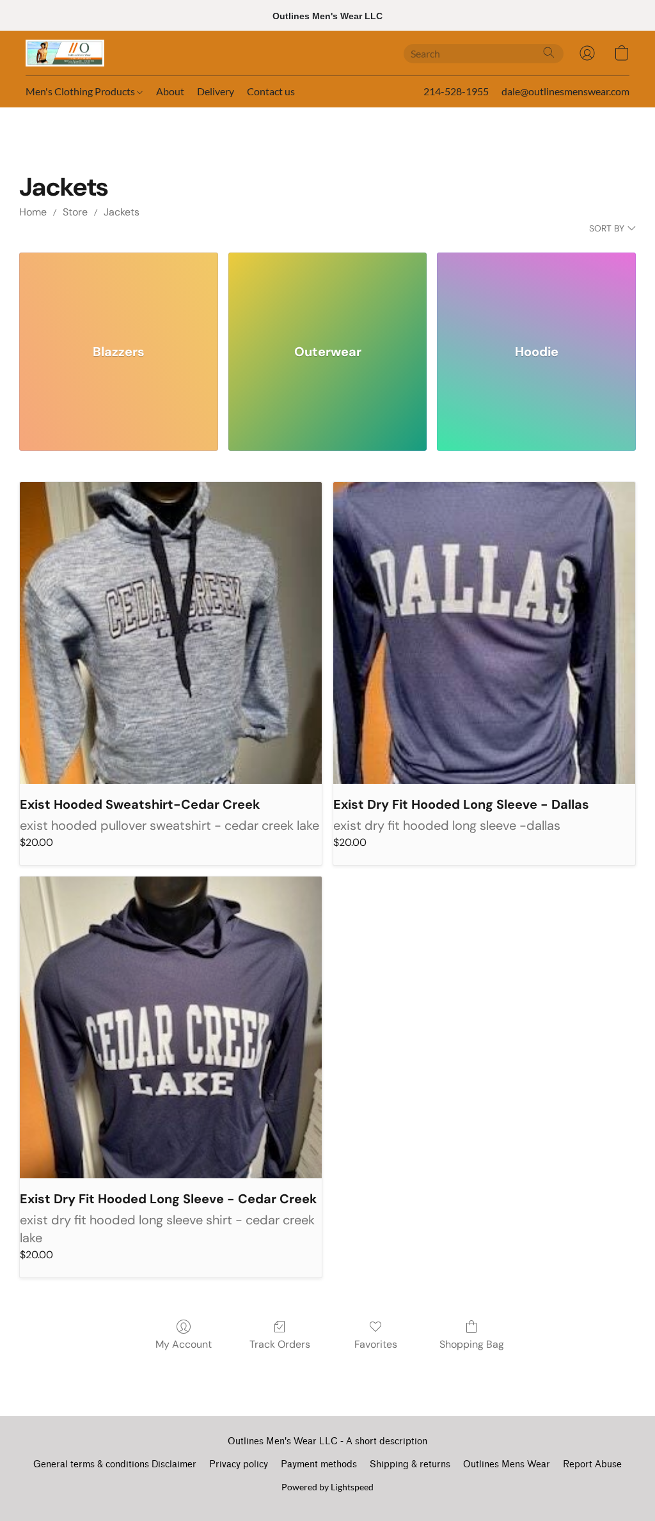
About (170, 91)
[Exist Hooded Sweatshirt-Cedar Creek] (171, 633)
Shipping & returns (410, 1464)
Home (33, 212)
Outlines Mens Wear (506, 1464)
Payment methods (319, 1464)
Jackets (121, 212)
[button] (65, 53)
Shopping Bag (471, 1344)
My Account (183, 1344)
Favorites (375, 1344)
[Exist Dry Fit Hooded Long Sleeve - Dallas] (484, 633)
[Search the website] (548, 52)
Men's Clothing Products (81, 91)
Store (75, 212)
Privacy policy (238, 1464)
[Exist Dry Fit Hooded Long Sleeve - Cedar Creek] (171, 1027)
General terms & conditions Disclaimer (114, 1464)
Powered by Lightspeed (327, 1486)
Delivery (215, 91)
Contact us (271, 91)
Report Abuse (592, 1464)
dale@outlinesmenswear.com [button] (565, 91)
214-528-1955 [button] (456, 91)
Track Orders (279, 1344)
